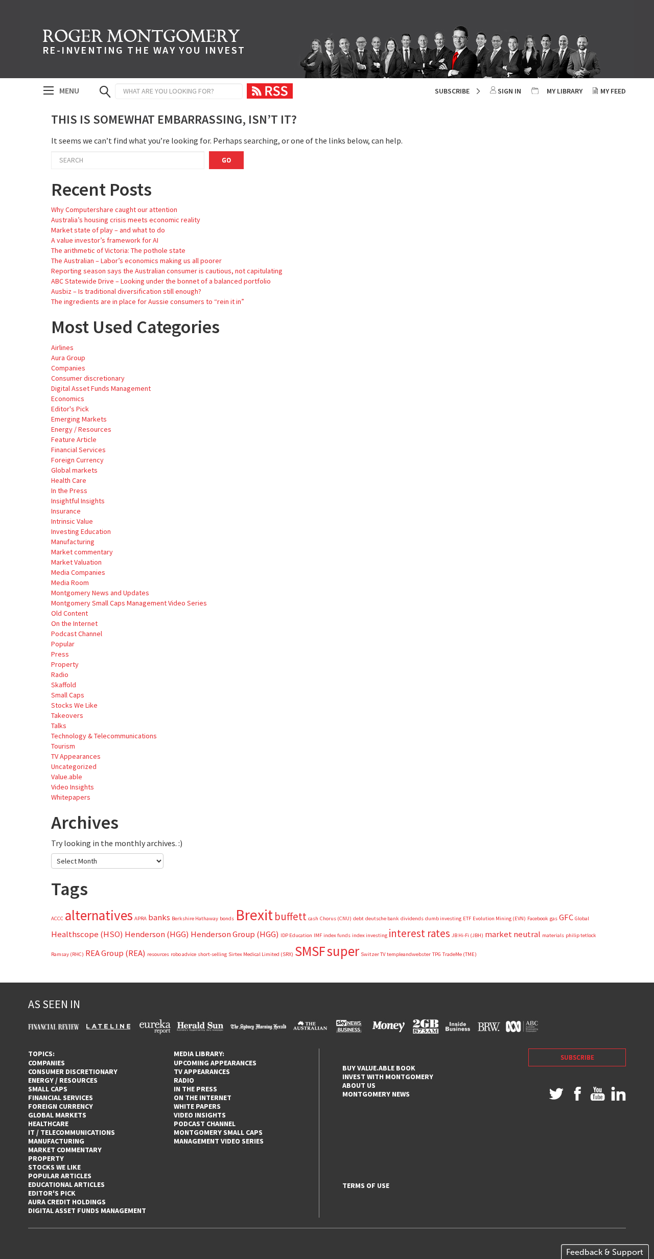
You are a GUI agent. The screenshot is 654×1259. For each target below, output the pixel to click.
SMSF (310, 951)
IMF (318, 935)
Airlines (62, 347)
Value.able (66, 776)
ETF (467, 918)
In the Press (69, 490)
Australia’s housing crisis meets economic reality (125, 219)
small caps (47, 1088)
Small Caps (67, 695)
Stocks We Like (74, 705)
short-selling (212, 954)
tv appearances (202, 1071)
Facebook (537, 918)
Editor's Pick (70, 408)
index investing (369, 935)
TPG (436, 954)
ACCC (57, 918)
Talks (58, 725)
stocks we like (54, 1167)
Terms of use (365, 1185)
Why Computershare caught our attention (114, 209)
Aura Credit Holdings (67, 1201)
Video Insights (72, 786)
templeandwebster (409, 954)
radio (184, 1080)
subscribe (577, 1057)
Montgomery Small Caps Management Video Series (129, 603)
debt (358, 918)
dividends (412, 918)
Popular (63, 643)
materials (553, 935)
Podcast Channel (76, 633)
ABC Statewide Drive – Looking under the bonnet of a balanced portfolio (161, 281)
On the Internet (74, 623)
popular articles (59, 1175)
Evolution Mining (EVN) (499, 918)
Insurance (66, 511)
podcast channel (205, 1123)
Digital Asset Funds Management (101, 388)
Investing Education (81, 531)
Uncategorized (74, 766)
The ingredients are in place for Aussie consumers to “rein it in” (147, 301)
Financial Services (78, 449)
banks (159, 917)
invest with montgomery (387, 1076)
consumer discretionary (73, 1071)
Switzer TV (373, 954)
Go (226, 160)
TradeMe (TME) (459, 954)
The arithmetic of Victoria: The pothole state (118, 250)
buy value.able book (378, 1068)
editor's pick (52, 1193)
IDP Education (296, 935)
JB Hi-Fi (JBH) (467, 935)
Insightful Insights (78, 500)
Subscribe (452, 91)
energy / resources (63, 1080)
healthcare (48, 1123)
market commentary (65, 1149)
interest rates (419, 933)
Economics (67, 398)
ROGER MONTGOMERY (143, 43)
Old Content (69, 613)
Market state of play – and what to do (108, 230)
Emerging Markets (79, 419)
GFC (566, 917)
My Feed (613, 91)
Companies (68, 367)
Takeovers (67, 715)
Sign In (509, 91)
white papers (197, 1106)
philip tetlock (581, 935)
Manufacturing (73, 541)
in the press (195, 1088)
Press (60, 654)
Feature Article (74, 439)
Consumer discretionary (88, 378)
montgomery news (376, 1094)
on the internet (202, 1097)
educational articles (66, 1184)
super (343, 951)
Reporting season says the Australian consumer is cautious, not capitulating (167, 270)
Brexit (254, 914)
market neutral (513, 934)
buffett (290, 916)
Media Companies (78, 572)
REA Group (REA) (115, 953)
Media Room (70, 582)
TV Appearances (76, 756)
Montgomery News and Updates (100, 592)
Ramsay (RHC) (67, 954)
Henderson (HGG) (157, 934)
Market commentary (82, 551)
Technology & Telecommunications (104, 735)
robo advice (183, 954)
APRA (140, 918)
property (46, 1158)
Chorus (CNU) (336, 918)
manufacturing (56, 1141)
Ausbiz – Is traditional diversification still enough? (126, 291)
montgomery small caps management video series (219, 1137)
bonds (227, 918)
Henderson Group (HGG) (235, 934)
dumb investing (443, 918)
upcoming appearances (215, 1062)
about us (359, 1085)
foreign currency (60, 1106)
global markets (57, 1115)
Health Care (68, 480)
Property (65, 664)
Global (582, 918)
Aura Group (68, 357)
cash (313, 918)
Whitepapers (70, 797)
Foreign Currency (77, 459)
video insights (200, 1115)
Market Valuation (76, 562)
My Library (564, 91)
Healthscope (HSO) (87, 934)
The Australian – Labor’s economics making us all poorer (136, 260)
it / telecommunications (71, 1132)
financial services (60, 1097)
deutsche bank (382, 918)
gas (553, 918)
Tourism (63, 746)
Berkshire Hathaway (195, 918)
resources (158, 954)
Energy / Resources (81, 429)
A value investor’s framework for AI (104, 240)
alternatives (99, 915)
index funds (337, 935)
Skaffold (63, 684)
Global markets (74, 470)
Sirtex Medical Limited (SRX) (260, 954)
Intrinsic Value (72, 521)
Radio (59, 674)
